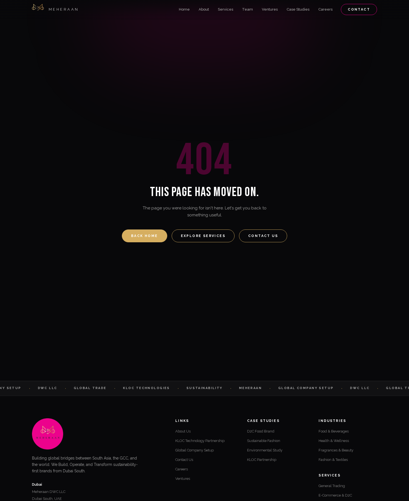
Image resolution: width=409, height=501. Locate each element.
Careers (325, 9)
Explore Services (203, 236)
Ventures (270, 9)
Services (225, 9)
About (204, 9)
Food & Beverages (334, 431)
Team (247, 9)
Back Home (144, 236)
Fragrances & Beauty (336, 450)
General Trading (332, 486)
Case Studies (298, 9)
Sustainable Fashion (263, 441)
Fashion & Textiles (333, 460)
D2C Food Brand (260, 431)
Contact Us (263, 236)
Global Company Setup (194, 450)
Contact (359, 9)
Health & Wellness (334, 441)
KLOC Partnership (261, 460)
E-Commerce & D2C (335, 495)
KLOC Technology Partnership (200, 441)
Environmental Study (264, 450)
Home (184, 9)
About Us (183, 431)
